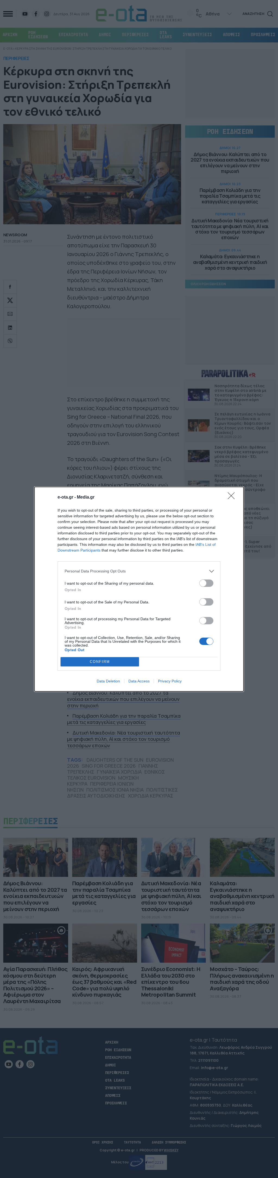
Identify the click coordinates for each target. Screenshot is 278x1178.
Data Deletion (108, 681)
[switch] (206, 583)
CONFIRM (100, 662)
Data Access (139, 681)
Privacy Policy (170, 681)
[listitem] (139, 571)
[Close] (233, 497)
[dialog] (139, 589)
